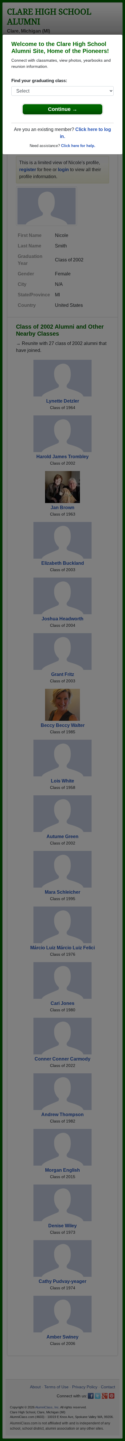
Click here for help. (78, 146)
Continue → (62, 109)
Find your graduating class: (39, 80)
